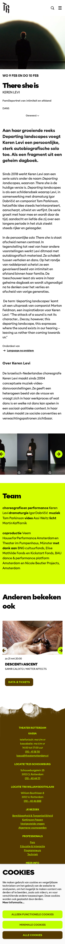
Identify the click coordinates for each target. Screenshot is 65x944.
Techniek (32, 854)
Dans (5, 108)
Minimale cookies (33, 924)
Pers (32, 842)
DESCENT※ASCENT (21, 664)
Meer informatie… (13, 902)
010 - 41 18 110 (32, 751)
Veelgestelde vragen (32, 823)
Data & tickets (19, 682)
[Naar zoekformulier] (52, 8)
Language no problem (20, 350)
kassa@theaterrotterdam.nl (32, 755)
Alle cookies (32, 935)
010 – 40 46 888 (32, 801)
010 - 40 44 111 (32, 778)
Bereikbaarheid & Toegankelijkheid (32, 815)
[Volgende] (58, 454)
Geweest (31, 115)
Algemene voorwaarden (32, 827)
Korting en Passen (32, 819)
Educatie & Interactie (32, 846)
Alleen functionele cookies (33, 914)
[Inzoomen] (19, 473)
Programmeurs (32, 850)
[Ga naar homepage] (5, 8)
